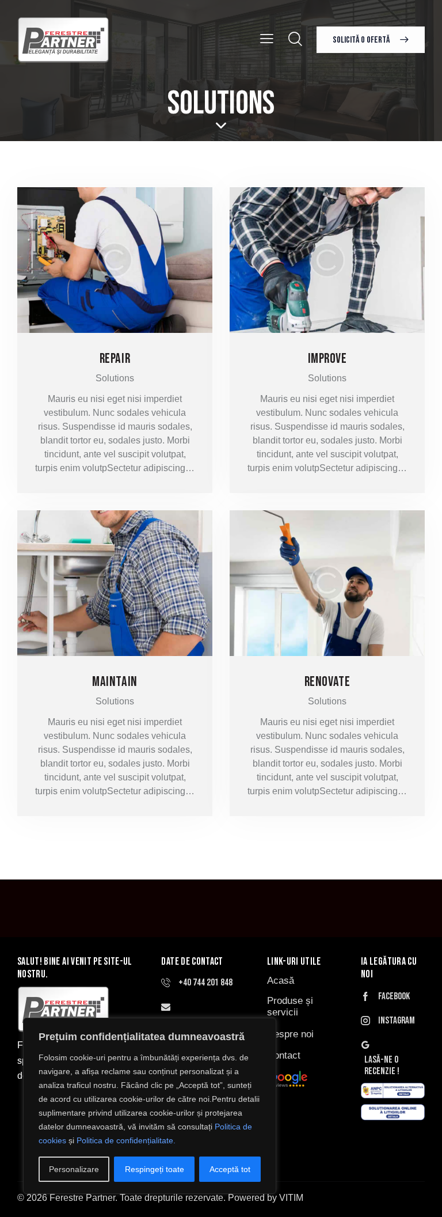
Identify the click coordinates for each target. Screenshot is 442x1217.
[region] (149, 1106)
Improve (327, 359)
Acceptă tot (229, 1169)
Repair (115, 359)
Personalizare (74, 1169)
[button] (266, 39)
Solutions (115, 378)
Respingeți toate (154, 1169)
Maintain (114, 682)
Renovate (327, 682)
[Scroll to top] (420, 1195)
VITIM (291, 1198)
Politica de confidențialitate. (126, 1140)
